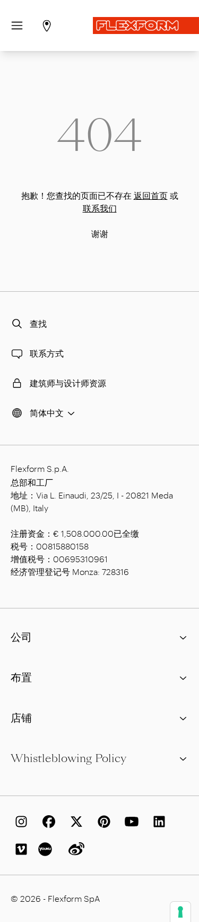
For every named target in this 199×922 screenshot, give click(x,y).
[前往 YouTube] (129, 821)
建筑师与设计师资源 (68, 383)
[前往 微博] (74, 849)
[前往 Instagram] (19, 821)
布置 (21, 678)
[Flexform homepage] (146, 25)
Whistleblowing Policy (68, 758)
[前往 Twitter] (74, 821)
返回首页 (151, 195)
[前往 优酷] (46, 849)
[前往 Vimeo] (19, 849)
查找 (38, 323)
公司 (21, 637)
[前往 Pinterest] (101, 821)
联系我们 (100, 208)
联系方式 (47, 353)
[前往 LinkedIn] (157, 821)
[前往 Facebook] (46, 821)
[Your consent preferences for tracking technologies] (180, 912)
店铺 (21, 718)
